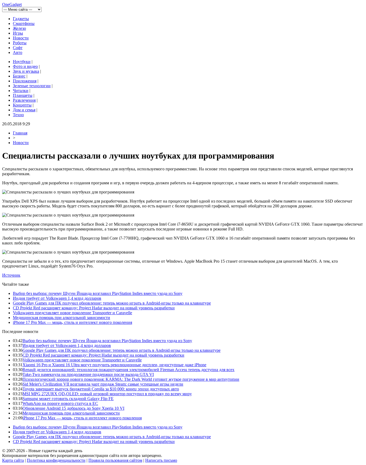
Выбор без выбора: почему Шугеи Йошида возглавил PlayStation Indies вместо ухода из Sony (97, 293)
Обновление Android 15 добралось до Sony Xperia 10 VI (73, 408)
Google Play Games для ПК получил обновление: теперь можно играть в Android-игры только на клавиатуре (112, 303)
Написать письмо (161, 460)
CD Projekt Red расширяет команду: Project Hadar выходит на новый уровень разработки (94, 308)
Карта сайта (13, 460)
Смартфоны (24, 23)
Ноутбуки (22, 61)
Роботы (20, 43)
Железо (19, 28)
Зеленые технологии (32, 85)
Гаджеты (21, 18)
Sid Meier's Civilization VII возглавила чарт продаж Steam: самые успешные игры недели (103, 384)
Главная (20, 133)
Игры (18, 33)
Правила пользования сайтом (115, 460)
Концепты (22, 105)
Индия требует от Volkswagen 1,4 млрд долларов (57, 298)
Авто (17, 52)
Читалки (20, 90)
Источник (11, 275)
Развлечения (24, 100)
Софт (18, 47)
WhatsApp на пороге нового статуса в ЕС (60, 403)
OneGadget (12, 4)
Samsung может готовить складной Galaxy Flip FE (68, 398)
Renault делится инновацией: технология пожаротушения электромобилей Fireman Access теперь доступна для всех (128, 369)
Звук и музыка (26, 71)
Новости (21, 38)
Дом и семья (24, 110)
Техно (18, 114)
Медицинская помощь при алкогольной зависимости (61, 317)
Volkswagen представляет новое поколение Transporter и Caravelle (72, 312)
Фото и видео (25, 66)
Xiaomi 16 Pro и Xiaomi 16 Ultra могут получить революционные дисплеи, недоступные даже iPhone (114, 365)
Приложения (24, 81)
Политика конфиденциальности (56, 460)
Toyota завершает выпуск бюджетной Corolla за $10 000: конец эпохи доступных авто (101, 389)
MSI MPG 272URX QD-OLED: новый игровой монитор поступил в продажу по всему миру (107, 393)
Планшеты (22, 95)
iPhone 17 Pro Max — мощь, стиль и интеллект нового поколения (72, 322)
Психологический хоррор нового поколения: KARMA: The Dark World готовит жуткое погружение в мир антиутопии (131, 379)
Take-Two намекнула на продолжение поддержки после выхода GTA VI (88, 374)
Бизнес (19, 76)
